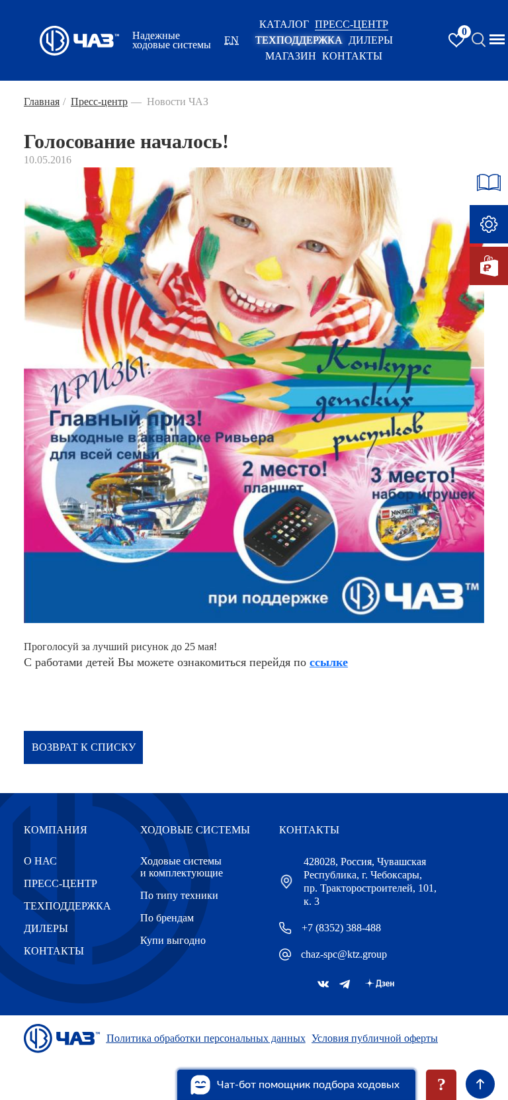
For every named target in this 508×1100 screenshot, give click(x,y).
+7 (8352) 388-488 (341, 927)
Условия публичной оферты (375, 1038)
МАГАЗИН (290, 56)
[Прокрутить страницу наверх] (480, 1084)
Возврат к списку (84, 747)
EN (231, 40)
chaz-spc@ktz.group (344, 954)
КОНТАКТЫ (352, 56)
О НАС (40, 861)
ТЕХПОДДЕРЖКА (299, 40)
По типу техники (179, 895)
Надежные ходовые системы (171, 40)
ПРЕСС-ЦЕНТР (351, 24)
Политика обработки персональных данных (206, 1038)
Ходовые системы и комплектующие (181, 866)
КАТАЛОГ (284, 24)
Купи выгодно (173, 940)
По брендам (167, 917)
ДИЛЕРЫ (46, 928)
